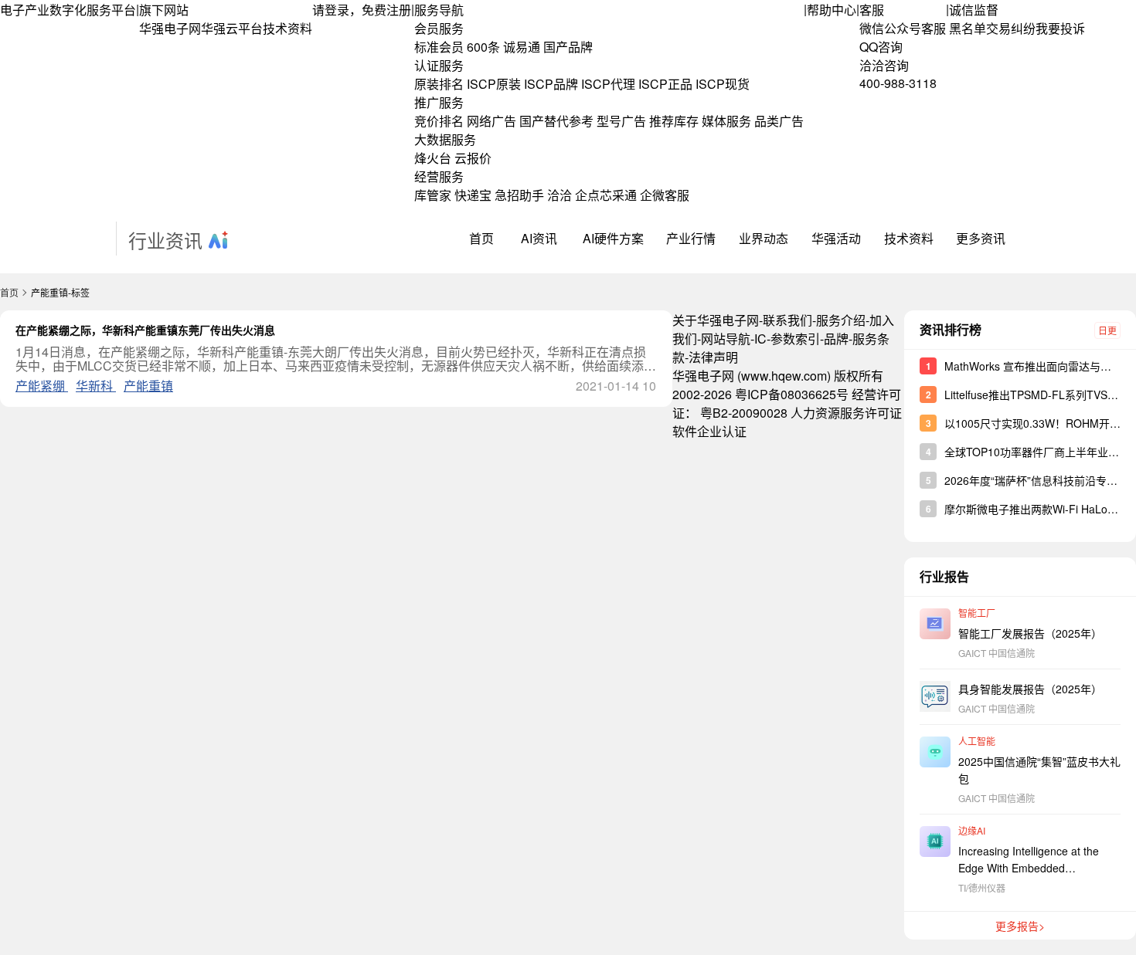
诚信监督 (973, 10)
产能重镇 (148, 386)
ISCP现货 (723, 84)
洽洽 (559, 195)
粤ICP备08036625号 (792, 394)
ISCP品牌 (551, 84)
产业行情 (691, 238)
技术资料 (287, 28)
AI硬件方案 (613, 238)
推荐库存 (674, 121)
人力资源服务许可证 (846, 413)
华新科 (96, 386)
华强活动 (836, 238)
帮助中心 (831, 10)
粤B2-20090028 (743, 413)
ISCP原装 (494, 84)
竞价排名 (439, 121)
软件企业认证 (709, 431)
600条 (483, 47)
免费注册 (386, 10)
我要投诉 (1060, 28)
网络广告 (491, 121)
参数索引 (795, 338)
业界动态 (763, 238)
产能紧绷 (41, 386)
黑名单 (967, 28)
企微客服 (664, 195)
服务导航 (439, 10)
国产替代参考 (556, 121)
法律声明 (713, 357)
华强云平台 (232, 28)
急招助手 (519, 195)
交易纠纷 (1011, 28)
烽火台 (432, 158)
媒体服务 (726, 121)
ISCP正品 (665, 84)
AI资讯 (539, 238)
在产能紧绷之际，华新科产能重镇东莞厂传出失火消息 (145, 329)
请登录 (330, 10)
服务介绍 (841, 320)
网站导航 (725, 338)
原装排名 (439, 84)
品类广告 (779, 121)
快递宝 (472, 195)
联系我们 (787, 320)
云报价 (472, 158)
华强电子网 (170, 28)
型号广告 (621, 121)
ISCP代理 (608, 84)
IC (760, 338)
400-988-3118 (898, 83)
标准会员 (439, 47)
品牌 (836, 338)
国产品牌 (568, 47)
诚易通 (521, 47)
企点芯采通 (606, 195)
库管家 (432, 195)
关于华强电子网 (715, 320)
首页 (481, 238)
